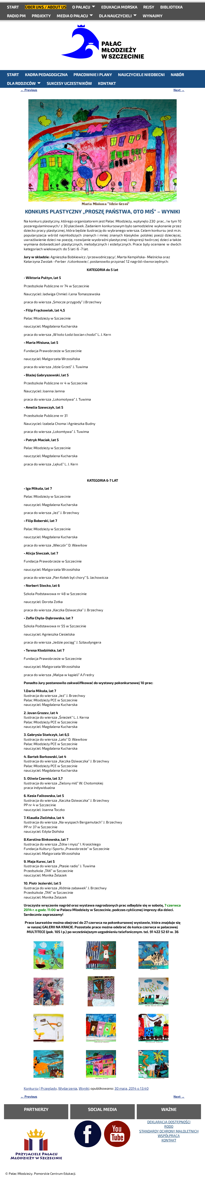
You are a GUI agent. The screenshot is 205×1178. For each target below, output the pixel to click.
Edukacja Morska (119, 7)
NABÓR (177, 74)
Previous (28, 90)
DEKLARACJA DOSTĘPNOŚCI (168, 1122)
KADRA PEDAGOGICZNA (46, 74)
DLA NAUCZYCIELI (115, 15)
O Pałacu (81, 7)
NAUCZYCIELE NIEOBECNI (141, 74)
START (13, 7)
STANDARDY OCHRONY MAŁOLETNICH (168, 1131)
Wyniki (84, 1088)
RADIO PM (16, 15)
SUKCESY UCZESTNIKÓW (69, 83)
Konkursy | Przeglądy (40, 1088)
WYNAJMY (152, 15)
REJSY (148, 7)
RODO (168, 1126)
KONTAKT (107, 83)
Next (179, 90)
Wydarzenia (67, 1088)
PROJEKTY (41, 15)
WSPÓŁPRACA (169, 1135)
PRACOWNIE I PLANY (93, 74)
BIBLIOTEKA (171, 7)
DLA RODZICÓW (21, 83)
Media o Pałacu (72, 15)
